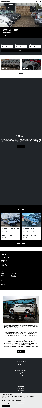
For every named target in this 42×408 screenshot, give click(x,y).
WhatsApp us (5, 266)
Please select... (33, 46)
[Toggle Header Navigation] (40, 1)
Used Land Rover (21, 386)
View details (4, 237)
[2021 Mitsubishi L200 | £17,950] (31, 220)
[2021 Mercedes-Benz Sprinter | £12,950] (10, 220)
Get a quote (21, 146)
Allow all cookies (7, 400)
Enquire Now (5, 35)
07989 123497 (5, 265)
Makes (2, 44)
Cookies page (15, 403)
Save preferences (6, 406)
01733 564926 (5, 264)
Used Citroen (21, 381)
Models (16, 44)
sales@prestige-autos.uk (22, 370)
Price (30, 44)
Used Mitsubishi (21, 390)
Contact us (21, 351)
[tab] (3, 42)
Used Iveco (21, 384)
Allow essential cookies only (17, 400)
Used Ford (21, 382)
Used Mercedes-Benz (21, 388)
